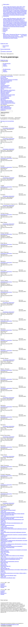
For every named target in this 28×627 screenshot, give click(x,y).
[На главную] (2, 2)
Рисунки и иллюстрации (14, 10)
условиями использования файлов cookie (10, 624)
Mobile (18, 12)
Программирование (17, 7)
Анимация (8, 12)
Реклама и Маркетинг (8, 7)
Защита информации (5, 106)
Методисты (3, 99)
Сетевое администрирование (7, 101)
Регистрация (6, 45)
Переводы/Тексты (4, 86)
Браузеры (13, 14)
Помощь (16, 38)
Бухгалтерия (3, 77)
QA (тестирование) (5, 97)
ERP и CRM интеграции (6, 107)
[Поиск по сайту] (4, 41)
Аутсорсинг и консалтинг (8, 128)
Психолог (3, 84)
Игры (16, 13)
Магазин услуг (6, 28)
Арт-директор (4, 104)
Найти (5, 112)
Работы (4, 64)
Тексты (17, 9)
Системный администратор (7, 76)
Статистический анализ (6, 108)
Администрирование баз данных (8, 102)
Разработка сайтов (5, 93)
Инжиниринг (14, 12)
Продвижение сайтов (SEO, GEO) (17, 6)
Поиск (4, 31)
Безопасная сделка (13, 36)
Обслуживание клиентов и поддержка (9, 79)
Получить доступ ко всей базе (7, 121)
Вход (4, 46)
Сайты (4, 6)
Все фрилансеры (6, 63)
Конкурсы (5, 29)
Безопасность (3, 586)
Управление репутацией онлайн (8, 94)
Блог (22, 35)
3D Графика (9, 11)
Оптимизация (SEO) (5, 85)
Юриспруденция (4, 78)
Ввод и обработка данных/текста (8, 90)
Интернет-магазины (20, 14)
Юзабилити (3, 83)
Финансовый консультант (6, 100)
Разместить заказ (4, 43)
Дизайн (8, 6)
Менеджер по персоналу (6, 91)
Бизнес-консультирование (6, 80)
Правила (2, 584)
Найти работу (6, 4)
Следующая (4, 506)
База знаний (11, 38)
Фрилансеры (6, 16)
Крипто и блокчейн (22, 13)
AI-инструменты (15, 35)
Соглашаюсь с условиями (6, 625)
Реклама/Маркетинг (5, 98)
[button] (3, 5)
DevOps (2, 88)
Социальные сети (7, 14)
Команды (5, 65)
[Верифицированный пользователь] (1, 128)
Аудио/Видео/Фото (16, 11)
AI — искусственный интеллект (14, 8)
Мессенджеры (23, 12)
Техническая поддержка (6, 95)
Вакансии (5, 30)
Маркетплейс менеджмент (9, 13)
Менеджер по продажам (6, 87)
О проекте (3, 583)
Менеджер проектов (5, 92)
